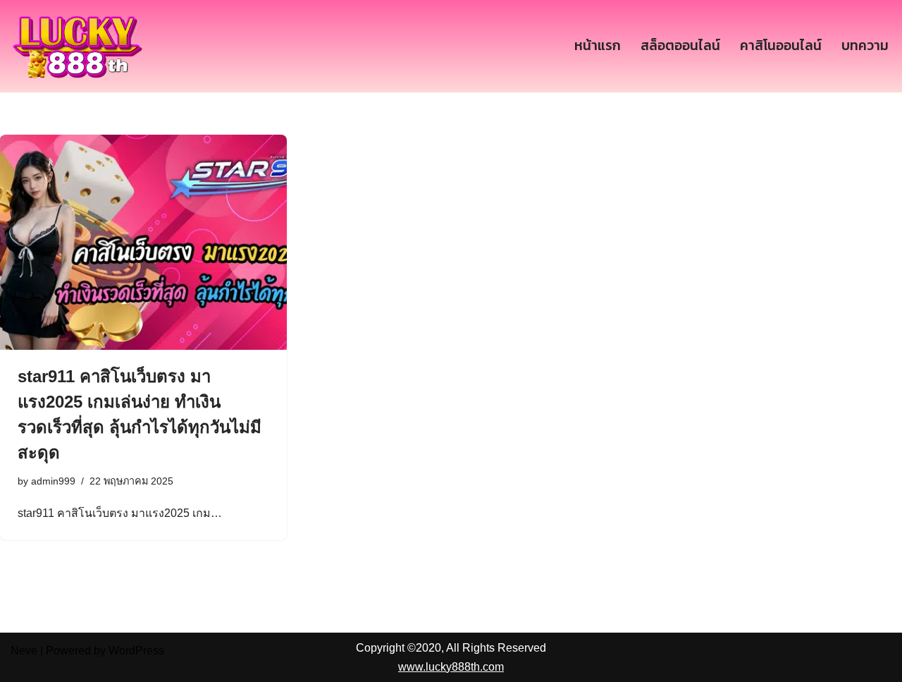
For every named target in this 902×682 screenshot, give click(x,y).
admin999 (53, 481)
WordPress (136, 651)
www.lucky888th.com (451, 667)
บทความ (865, 45)
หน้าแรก (597, 45)
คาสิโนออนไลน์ (781, 45)
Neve (24, 651)
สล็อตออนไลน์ (680, 45)
